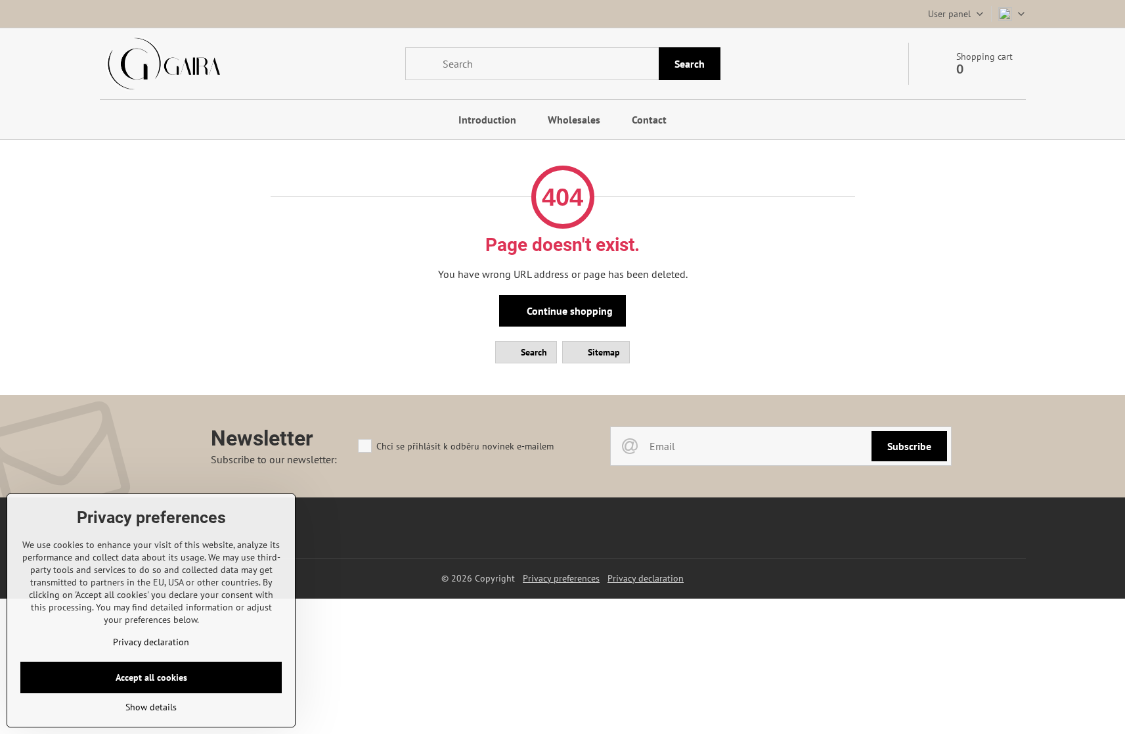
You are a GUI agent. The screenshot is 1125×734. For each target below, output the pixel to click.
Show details (151, 707)
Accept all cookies (151, 677)
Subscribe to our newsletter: (274, 459)
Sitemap (602, 352)
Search (689, 63)
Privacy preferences (561, 578)
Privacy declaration (645, 578)
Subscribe (909, 446)
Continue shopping (568, 310)
